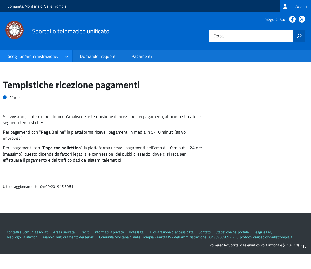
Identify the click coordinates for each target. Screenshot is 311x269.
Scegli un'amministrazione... (34, 56)
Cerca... (219, 36)
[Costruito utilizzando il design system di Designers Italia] (303, 246)
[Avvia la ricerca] (299, 36)
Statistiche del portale (232, 232)
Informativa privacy (109, 232)
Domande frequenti (98, 56)
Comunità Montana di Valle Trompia (37, 6)
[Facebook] (291, 19)
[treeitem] (295, 6)
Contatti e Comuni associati (27, 232)
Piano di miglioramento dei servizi (68, 237)
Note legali (137, 232)
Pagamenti (141, 56)
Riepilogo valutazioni (22, 237)
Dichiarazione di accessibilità (172, 232)
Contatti (205, 232)
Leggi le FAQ (263, 232)
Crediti (84, 232)
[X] (301, 19)
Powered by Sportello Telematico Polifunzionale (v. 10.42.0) (254, 245)
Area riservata (64, 232)
